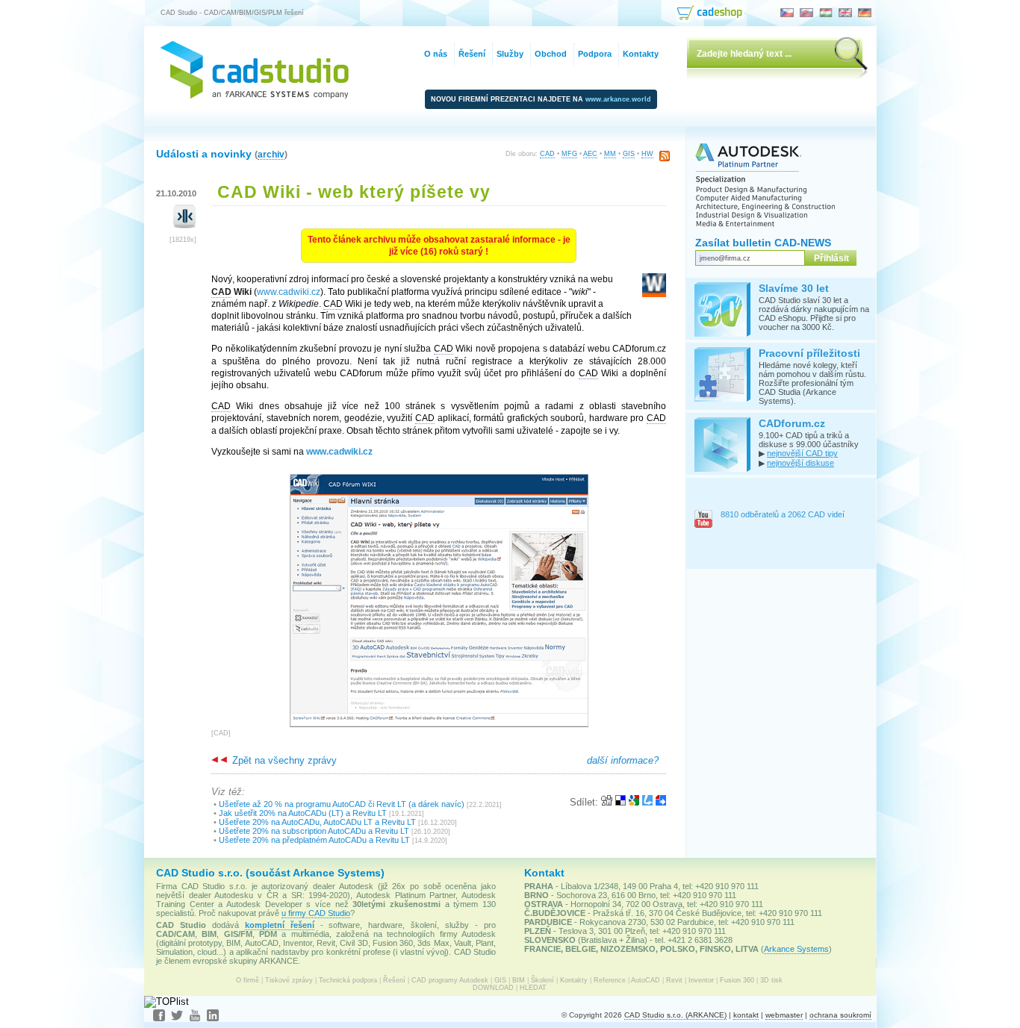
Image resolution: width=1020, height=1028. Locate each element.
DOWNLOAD (493, 987)
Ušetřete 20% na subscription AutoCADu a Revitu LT (314, 830)
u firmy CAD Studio (316, 913)
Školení (542, 980)
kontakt (746, 1015)
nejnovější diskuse (800, 462)
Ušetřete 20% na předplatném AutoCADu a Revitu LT (314, 839)
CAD (547, 154)
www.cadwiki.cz (288, 292)
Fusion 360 (737, 980)
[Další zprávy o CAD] (184, 225)
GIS (629, 154)
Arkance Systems (796, 948)
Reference (610, 980)
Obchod (551, 53)
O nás (435, 53)
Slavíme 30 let (794, 288)
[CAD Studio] (255, 95)
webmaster (784, 1015)
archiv (271, 154)
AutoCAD (645, 980)
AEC (590, 154)
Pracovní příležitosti (809, 353)
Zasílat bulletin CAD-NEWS (763, 243)
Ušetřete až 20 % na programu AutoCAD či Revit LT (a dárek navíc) (341, 804)
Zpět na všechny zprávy (283, 760)
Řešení (394, 980)
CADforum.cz (792, 423)
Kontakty (574, 980)
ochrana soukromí (840, 1015)
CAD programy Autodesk (449, 980)
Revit (674, 980)
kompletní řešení (279, 924)
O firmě (247, 980)
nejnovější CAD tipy (802, 453)
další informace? (623, 760)
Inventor (701, 980)
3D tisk (771, 980)
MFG (569, 154)
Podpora (595, 53)
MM (610, 154)
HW (647, 154)
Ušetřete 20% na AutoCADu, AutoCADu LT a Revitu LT (317, 821)
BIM (518, 980)
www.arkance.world (618, 99)
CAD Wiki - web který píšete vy (354, 192)
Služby (510, 53)
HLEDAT (533, 987)
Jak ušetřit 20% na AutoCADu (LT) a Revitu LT (303, 813)
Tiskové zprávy (289, 980)
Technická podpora (348, 980)
